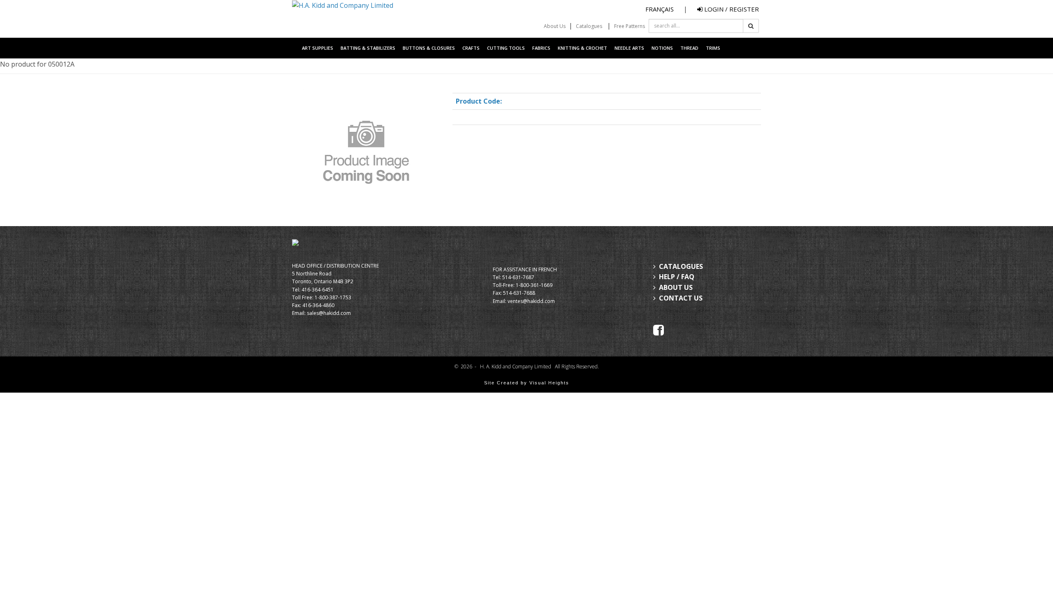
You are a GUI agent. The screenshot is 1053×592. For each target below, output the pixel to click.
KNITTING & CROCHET (582, 48)
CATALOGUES (681, 266)
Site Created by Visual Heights (526, 382)
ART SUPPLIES (317, 48)
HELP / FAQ (676, 276)
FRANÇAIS (659, 9)
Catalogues (589, 26)
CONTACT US (681, 298)
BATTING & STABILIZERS (368, 48)
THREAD (689, 48)
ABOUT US (676, 287)
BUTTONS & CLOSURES (429, 48)
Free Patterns (629, 26)
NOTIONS (662, 48)
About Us (555, 26)
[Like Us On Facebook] (658, 329)
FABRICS (541, 48)
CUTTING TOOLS (506, 48)
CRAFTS (471, 48)
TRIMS (713, 48)
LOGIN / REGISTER (731, 9)
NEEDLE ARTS (629, 48)
